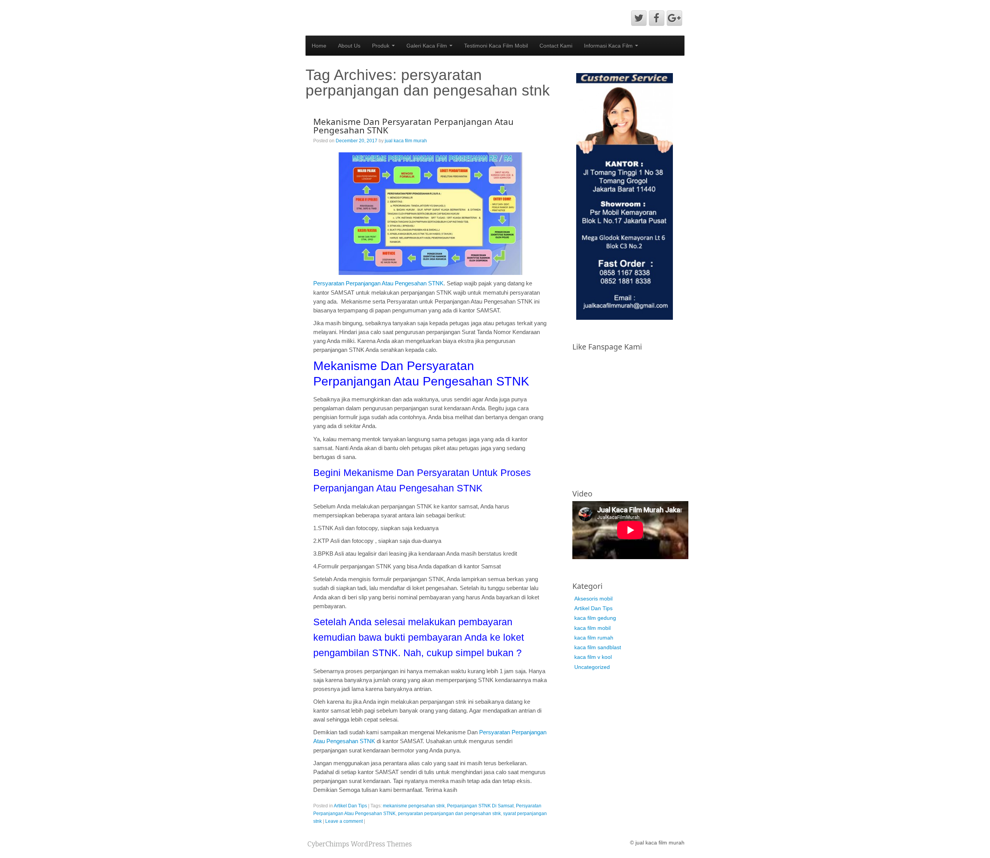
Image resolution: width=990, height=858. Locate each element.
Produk (381, 46)
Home (319, 46)
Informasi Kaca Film (609, 46)
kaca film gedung (595, 618)
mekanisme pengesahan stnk (414, 806)
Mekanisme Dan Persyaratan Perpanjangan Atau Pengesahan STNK (413, 126)
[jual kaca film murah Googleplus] (674, 18)
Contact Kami (555, 46)
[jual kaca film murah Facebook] (656, 18)
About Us (349, 46)
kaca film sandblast (597, 647)
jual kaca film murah (406, 140)
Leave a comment (344, 821)
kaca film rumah (593, 638)
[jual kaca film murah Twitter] (639, 18)
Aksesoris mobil (593, 598)
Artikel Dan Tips (350, 806)
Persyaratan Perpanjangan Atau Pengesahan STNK (378, 283)
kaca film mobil (592, 628)
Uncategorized (592, 667)
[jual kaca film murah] (358, 10)
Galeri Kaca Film (427, 46)
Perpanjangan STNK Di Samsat (480, 806)
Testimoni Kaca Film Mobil (496, 46)
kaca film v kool (593, 657)
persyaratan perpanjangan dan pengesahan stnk (449, 813)
